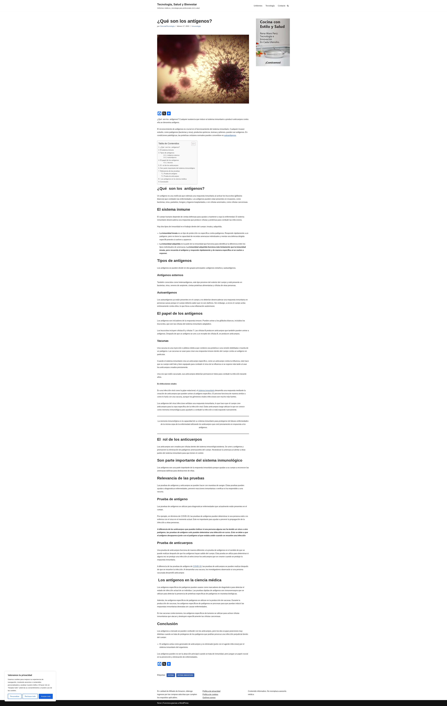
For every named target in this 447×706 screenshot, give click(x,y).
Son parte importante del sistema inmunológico (177, 168)
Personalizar (14, 696)
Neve (159, 703)
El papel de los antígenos (169, 160)
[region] (30, 686)
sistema (171, 675)
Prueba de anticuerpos (171, 176)
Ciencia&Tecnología (167, 26)
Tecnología (270, 6)
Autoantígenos (171, 157)
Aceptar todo (46, 696)
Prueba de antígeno (170, 173)
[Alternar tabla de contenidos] (192, 144)
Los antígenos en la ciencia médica (173, 179)
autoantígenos (230, 135)
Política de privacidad (211, 691)
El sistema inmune (167, 150)
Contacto (281, 6)
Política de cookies (210, 694)
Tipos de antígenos (167, 153)
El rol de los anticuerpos (169, 165)
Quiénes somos (209, 698)
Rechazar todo (30, 696)
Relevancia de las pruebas (170, 171)
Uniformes (258, 6)
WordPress (183, 703)
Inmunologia (196, 26)
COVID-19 (197, 566)
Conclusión (164, 182)
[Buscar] (288, 6)
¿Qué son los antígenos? (170, 147)
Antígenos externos (173, 155)
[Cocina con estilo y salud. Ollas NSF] (273, 66)
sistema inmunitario (206, 390)
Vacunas (170, 162)
